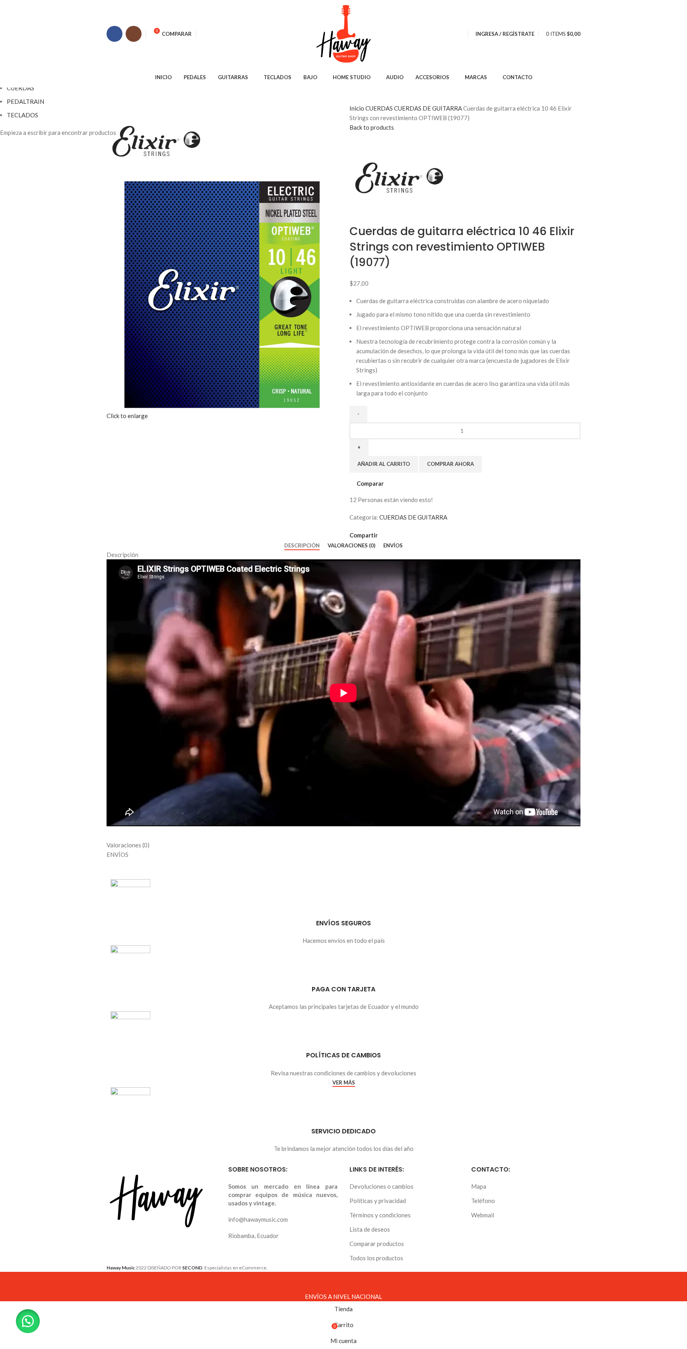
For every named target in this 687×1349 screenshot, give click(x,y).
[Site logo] (343, 33)
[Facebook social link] (114, 34)
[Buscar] (461, 34)
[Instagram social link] (134, 34)
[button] (28, 1321)
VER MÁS (343, 1083)
